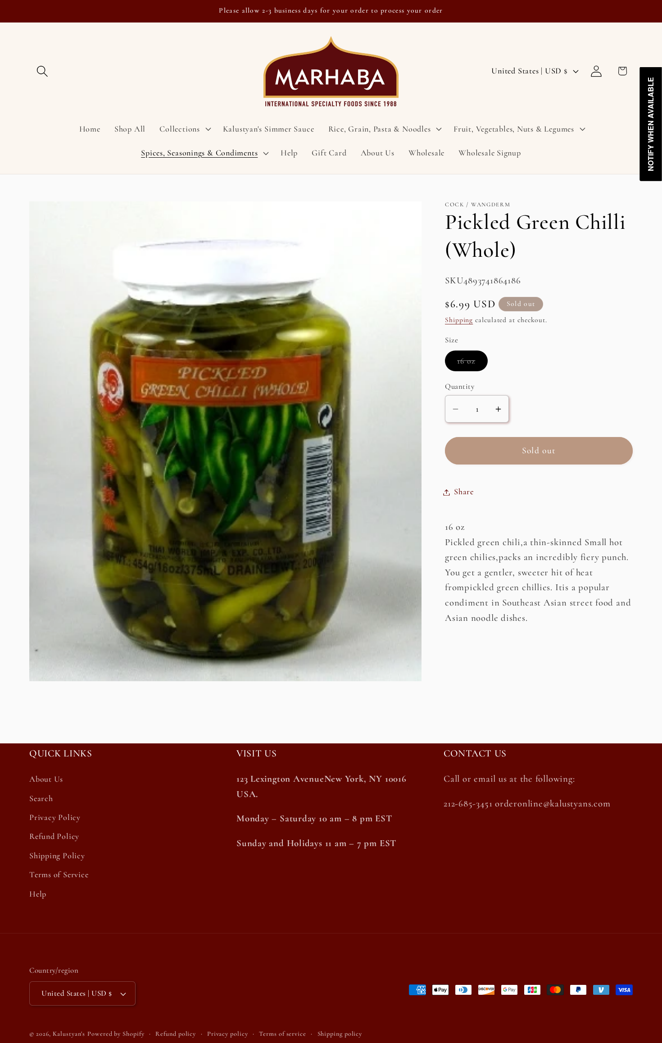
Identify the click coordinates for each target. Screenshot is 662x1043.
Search (41, 798)
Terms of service (282, 1034)
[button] (42, 71)
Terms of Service (58, 874)
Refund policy (175, 1034)
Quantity (459, 387)
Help (37, 894)
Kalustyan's (69, 1034)
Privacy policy (227, 1034)
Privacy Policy (55, 817)
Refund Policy (54, 837)
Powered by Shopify (115, 1034)
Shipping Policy (57, 856)
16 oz (472, 363)
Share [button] (464, 492)
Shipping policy (340, 1034)
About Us (46, 779)
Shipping (459, 320)
